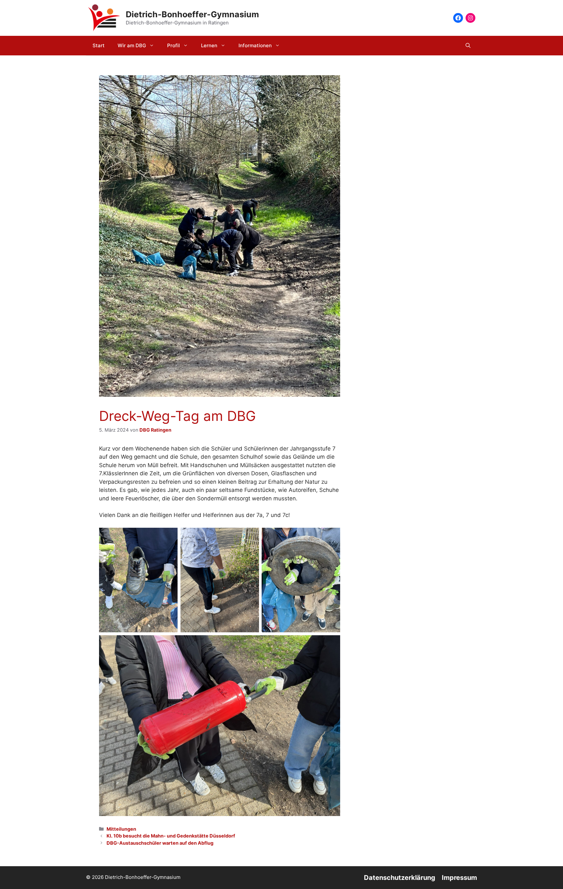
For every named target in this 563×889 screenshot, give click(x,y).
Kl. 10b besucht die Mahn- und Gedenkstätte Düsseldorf (171, 836)
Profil (173, 45)
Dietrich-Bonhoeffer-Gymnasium (192, 14)
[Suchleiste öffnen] (468, 45)
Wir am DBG (132, 45)
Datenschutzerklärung (399, 878)
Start (99, 45)
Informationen (255, 45)
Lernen (209, 45)
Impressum (459, 878)
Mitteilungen (121, 829)
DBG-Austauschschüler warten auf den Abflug (160, 843)
